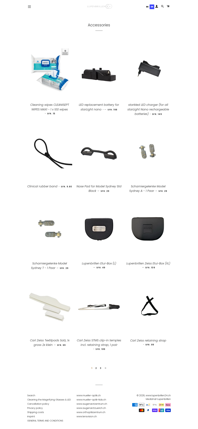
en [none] (152, 7)
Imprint (31, 416)
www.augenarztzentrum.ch (92, 404)
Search (31, 395)
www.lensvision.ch (87, 416)
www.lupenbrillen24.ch (158, 395)
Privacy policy (35, 408)
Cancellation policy (38, 404)
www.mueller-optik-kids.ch (91, 399)
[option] (147, 6)
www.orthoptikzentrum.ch (91, 412)
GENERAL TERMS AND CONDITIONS (45, 420)
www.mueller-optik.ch (89, 395)
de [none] (147, 7)
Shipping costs (35, 412)
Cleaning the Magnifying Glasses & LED (49, 399)
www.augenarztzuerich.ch (91, 408)
